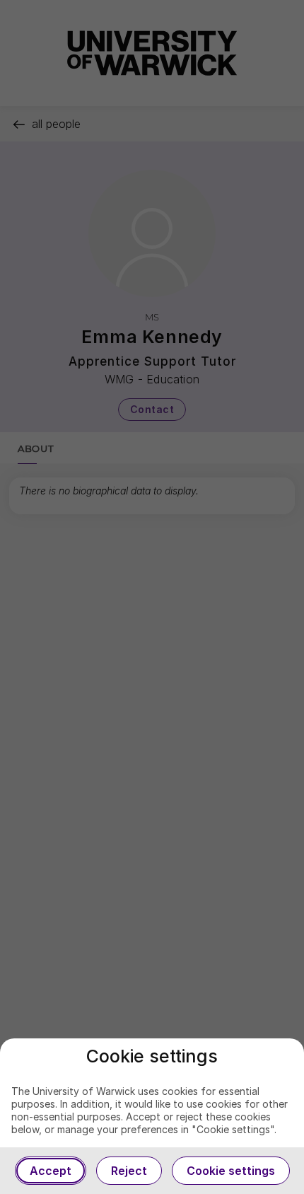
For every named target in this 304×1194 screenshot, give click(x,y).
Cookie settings (231, 1171)
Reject (129, 1171)
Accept (50, 1171)
